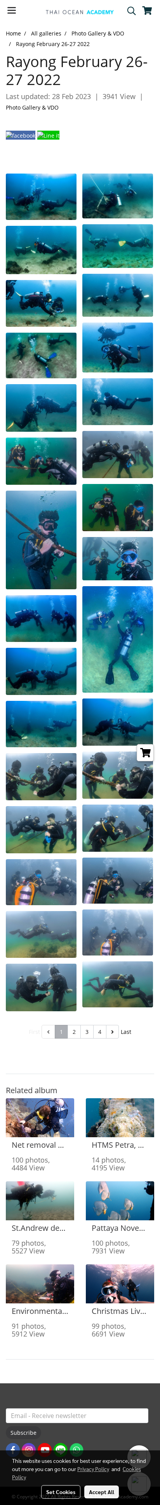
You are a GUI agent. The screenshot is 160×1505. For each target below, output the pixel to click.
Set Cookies (60, 1491)
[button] (129, 11)
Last (126, 1031)
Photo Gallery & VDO (32, 107)
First (34, 1031)
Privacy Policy (93, 1468)
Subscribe (23, 1432)
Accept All (101, 1491)
